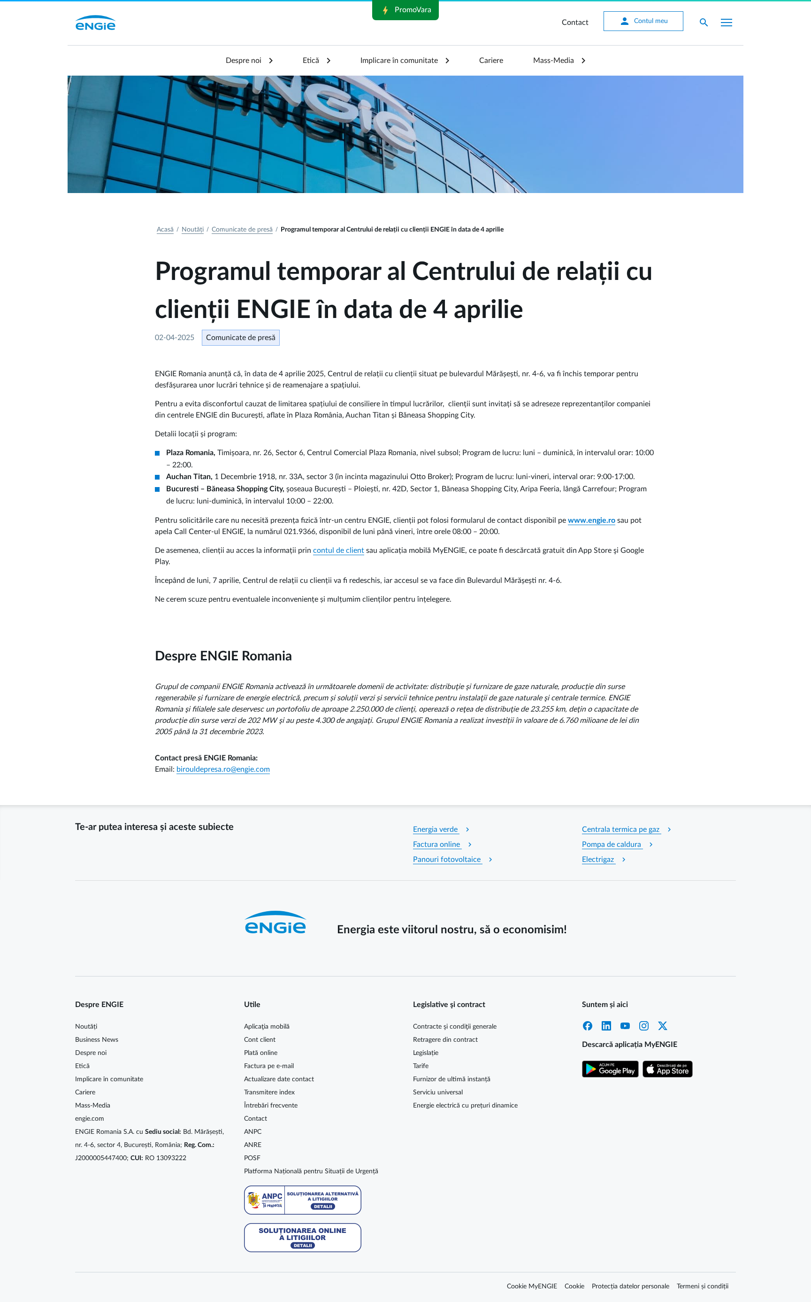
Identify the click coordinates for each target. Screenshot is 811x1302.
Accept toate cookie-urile (509, 317)
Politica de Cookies (494, 241)
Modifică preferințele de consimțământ (320, 317)
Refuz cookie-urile (433, 317)
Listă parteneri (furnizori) (299, 288)
